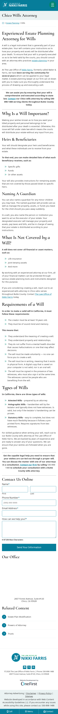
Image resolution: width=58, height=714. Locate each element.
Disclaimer (31, 693)
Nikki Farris (27, 69)
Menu (52, 6)
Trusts (11, 633)
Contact (12, 98)
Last (32, 493)
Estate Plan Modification (19, 616)
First (4, 493)
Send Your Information (29, 547)
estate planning (39, 60)
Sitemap (29, 696)
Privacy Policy (45, 693)
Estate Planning (12, 23)
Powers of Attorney (17, 625)
